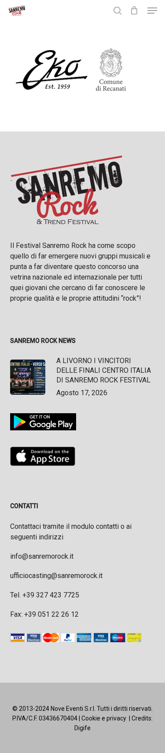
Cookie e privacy (103, 718)
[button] (152, 10)
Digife (82, 727)
